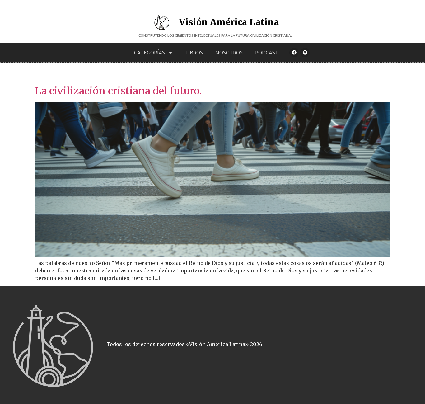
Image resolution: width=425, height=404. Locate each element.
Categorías (149, 52)
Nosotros (229, 52)
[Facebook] (294, 52)
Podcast (266, 52)
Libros (194, 52)
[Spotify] (305, 52)
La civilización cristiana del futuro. (118, 91)
